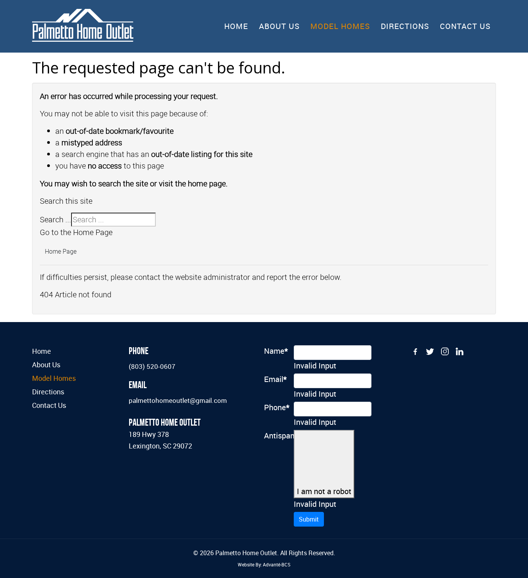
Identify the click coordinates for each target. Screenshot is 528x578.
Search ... (55, 219)
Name (276, 351)
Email (275, 379)
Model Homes (340, 26)
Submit (309, 519)
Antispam (276, 435)
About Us (279, 26)
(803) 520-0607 (152, 366)
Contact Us (465, 26)
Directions (405, 26)
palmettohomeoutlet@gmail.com (178, 400)
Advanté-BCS (276, 564)
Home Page (61, 251)
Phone (276, 407)
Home (236, 26)
